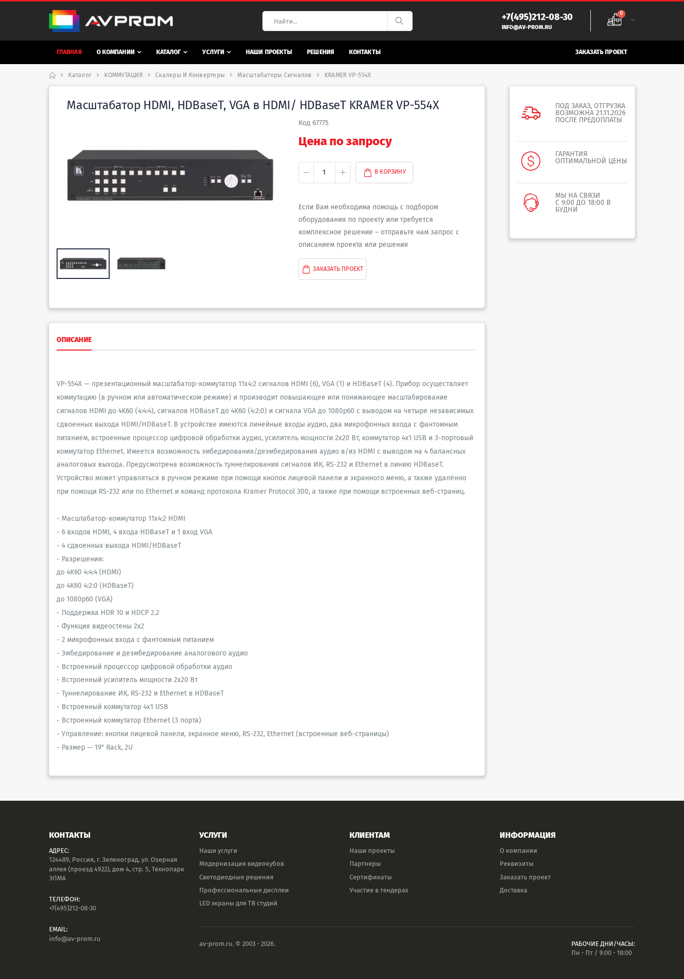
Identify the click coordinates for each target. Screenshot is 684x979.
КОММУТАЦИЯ (123, 75)
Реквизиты (517, 863)
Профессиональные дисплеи (244, 890)
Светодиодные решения (236, 877)
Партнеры (365, 863)
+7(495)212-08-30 (72, 908)
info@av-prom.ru (75, 938)
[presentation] (69, 176)
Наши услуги (218, 850)
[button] (621, 21)
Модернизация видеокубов (241, 863)
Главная (69, 52)
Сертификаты (371, 877)
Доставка (513, 890)
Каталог (168, 52)
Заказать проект (601, 52)
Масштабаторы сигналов (274, 75)
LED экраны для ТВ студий (238, 903)
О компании (116, 52)
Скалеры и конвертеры (190, 75)
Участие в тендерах (379, 890)
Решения (320, 52)
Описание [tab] (74, 340)
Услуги (213, 52)
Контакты (365, 52)
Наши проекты (269, 52)
